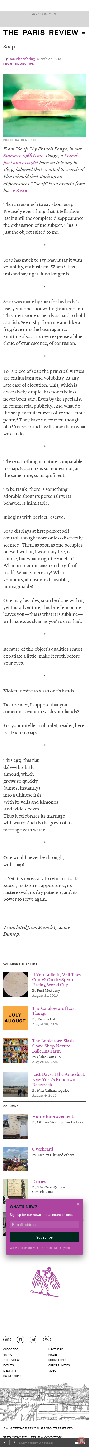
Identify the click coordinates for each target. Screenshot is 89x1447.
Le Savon (19, 190)
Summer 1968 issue (23, 155)
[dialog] (44, 1230)
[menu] (84, 32)
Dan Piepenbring (21, 58)
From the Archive (18, 64)
